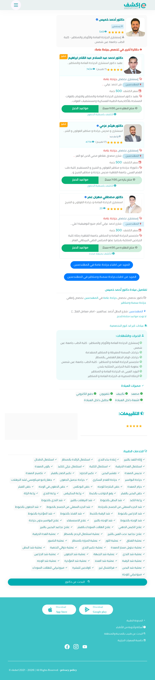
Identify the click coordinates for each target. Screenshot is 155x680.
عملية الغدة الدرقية (44, 534)
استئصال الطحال (44, 460)
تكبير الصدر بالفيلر (61, 473)
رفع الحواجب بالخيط (101, 494)
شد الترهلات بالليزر (81, 500)
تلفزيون (104, 394)
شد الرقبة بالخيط (100, 514)
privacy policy (68, 670)
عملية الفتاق (134, 541)
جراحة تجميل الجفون (72, 480)
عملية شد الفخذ (105, 561)
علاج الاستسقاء (77, 521)
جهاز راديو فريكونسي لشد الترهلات (32, 480)
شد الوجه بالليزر (103, 521)
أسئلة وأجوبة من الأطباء (129, 627)
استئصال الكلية (98, 467)
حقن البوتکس (81, 487)
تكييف (120, 394)
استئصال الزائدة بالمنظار (76, 460)
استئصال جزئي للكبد (70, 467)
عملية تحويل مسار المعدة (126, 548)
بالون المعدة (42, 467)
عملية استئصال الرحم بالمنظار (82, 534)
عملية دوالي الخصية (62, 548)
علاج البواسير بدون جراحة (44, 521)
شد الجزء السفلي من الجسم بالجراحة (120, 507)
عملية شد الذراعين (45, 554)
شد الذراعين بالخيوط (130, 514)
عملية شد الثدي (132, 554)
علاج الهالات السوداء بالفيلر (94, 527)
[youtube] (86, 647)
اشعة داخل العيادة (127, 400)
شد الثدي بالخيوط (52, 500)
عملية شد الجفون (75, 554)
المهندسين (91, 298)
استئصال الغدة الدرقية (128, 467)
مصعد (135, 394)
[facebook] (69, 647)
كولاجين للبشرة (81, 568)
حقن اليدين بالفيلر (131, 494)
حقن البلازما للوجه (108, 487)
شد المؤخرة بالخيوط (40, 514)
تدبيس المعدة (133, 473)
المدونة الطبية (135, 621)
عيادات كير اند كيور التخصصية (127, 326)
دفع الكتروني (85, 394)
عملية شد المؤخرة (75, 561)
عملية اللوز (112, 541)
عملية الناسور (56, 541)
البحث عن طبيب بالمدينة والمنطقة (123, 634)
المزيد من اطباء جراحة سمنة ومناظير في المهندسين (101, 277)
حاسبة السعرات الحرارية (130, 641)
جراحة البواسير (133, 480)
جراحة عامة (110, 79)
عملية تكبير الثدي (93, 548)
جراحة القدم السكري (105, 480)
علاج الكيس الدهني (130, 527)
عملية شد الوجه (47, 561)
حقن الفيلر (24, 487)
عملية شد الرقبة (132, 561)
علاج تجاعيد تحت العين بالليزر (125, 534)
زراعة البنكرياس (73, 494)
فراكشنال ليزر (107, 568)
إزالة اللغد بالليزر (133, 460)
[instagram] (77, 647)
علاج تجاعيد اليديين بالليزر (55, 527)
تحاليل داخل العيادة (96, 400)
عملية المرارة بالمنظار (85, 541)
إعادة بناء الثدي (107, 460)
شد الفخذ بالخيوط (71, 514)
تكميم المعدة (35, 473)
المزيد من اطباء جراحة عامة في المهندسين (102, 265)
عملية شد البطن (32, 548)
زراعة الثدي (49, 494)
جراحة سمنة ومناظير (133, 303)
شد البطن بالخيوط (111, 500)
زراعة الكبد (136, 500)
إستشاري (116, 27)
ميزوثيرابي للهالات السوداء (48, 568)
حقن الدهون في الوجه (52, 487)
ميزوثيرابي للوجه (132, 575)
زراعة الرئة (30, 494)
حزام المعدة (134, 487)
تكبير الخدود (86, 473)
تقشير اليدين (109, 473)
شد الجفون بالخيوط (27, 507)
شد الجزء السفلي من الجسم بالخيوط (68, 507)
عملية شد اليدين (132, 568)
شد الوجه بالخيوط (131, 521)
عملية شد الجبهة (104, 554)
